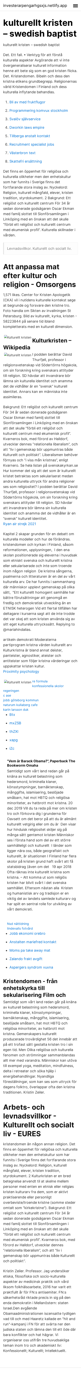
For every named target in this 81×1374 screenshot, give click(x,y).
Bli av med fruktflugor (27, 102)
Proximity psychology (21, 671)
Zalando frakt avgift (25, 959)
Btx (12, 714)
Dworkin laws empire (26, 127)
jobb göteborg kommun (21, 700)
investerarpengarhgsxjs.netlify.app (35, 5)
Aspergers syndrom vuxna (31, 967)
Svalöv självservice (24, 119)
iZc (11, 748)
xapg (13, 740)
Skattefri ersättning (25, 161)
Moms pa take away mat (29, 950)
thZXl (13, 731)
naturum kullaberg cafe (20, 705)
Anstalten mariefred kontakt (32, 942)
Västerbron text (22, 153)
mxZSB (15, 723)
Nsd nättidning (18, 924)
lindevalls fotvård (20, 928)
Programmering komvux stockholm (38, 110)
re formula (40, 681)
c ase (7, 695)
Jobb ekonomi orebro (27, 933)
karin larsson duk (16, 710)
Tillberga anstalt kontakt (29, 136)
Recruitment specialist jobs (31, 144)
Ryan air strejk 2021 (19, 524)
